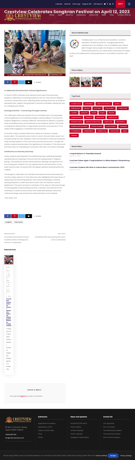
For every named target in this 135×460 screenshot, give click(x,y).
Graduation (100, 117)
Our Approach (108, 423)
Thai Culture (18, 222)
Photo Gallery (76, 427)
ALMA (60, 15)
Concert (74, 113)
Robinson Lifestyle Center (79, 126)
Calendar (58, 4)
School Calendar (77, 430)
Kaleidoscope (112, 117)
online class (108, 122)
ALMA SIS (67, 4)
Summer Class (102, 131)
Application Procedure (46, 423)
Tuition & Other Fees (46, 430)
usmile (125, 131)
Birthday (87, 108)
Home (51, 15)
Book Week (97, 108)
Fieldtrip (111, 113)
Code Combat (109, 108)
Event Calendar (77, 434)
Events (102, 113)
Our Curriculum (109, 427)
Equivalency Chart (45, 427)
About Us (69, 15)
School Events (111, 126)
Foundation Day (76, 117)
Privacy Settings (126, 456)
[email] (105, 4)
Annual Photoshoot (103, 104)
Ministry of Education (93, 122)
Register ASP (87, 4)
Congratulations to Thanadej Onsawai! (85, 153)
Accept (113, 456)
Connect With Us (124, 15)
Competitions (122, 108)
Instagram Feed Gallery (80, 437)
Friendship (89, 117)
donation (84, 113)
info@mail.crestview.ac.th (14, 438)
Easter (94, 113)
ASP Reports (98, 4)
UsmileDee (74, 135)
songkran (8, 222)
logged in (23, 396)
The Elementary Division (112, 430)
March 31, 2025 (75, 156)
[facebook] (107, 4)
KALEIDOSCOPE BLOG (79, 423)
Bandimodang (75, 108)
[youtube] (110, 4)
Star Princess (75, 131)
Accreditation (76, 104)
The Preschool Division (111, 434)
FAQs (112, 15)
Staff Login (76, 4)
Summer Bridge (88, 131)
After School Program (111, 437)
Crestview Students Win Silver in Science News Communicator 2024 (96, 167)
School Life (93, 15)
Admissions (81, 15)
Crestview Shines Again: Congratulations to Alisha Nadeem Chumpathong (99, 160)
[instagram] (112, 4)
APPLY (120, 4)
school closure (97, 126)
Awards (117, 104)
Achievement (89, 104)
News (104, 15)
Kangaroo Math (76, 122)
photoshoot (121, 122)
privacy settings (101, 456)
